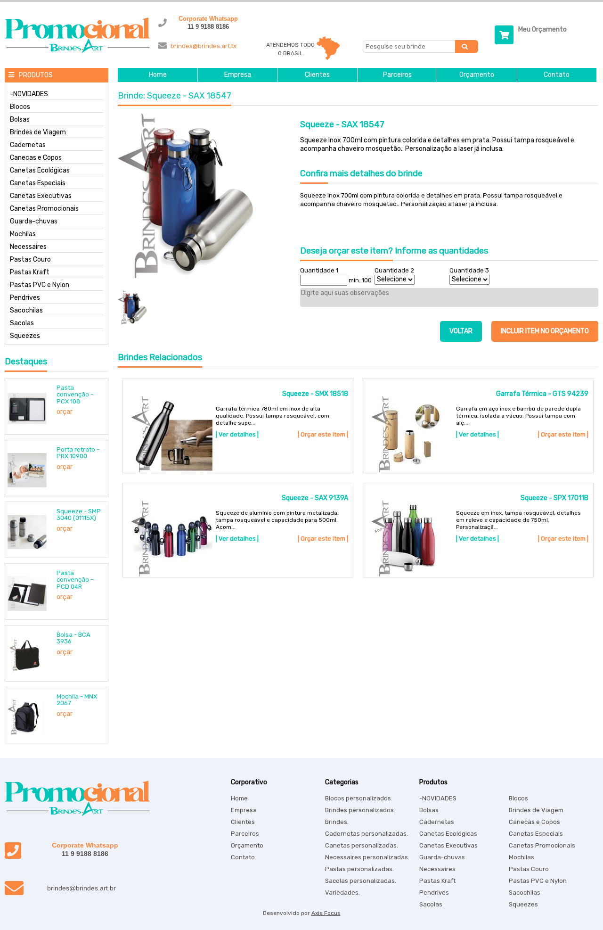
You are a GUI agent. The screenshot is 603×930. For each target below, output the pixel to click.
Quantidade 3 (469, 270)
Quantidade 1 (319, 270)
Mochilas (23, 234)
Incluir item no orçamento (545, 331)
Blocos (20, 107)
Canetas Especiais (37, 183)
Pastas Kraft (29, 272)
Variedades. (342, 892)
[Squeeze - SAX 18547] (206, 197)
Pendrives (25, 298)
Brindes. (337, 821)
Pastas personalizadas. (359, 868)
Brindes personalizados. (360, 810)
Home (158, 75)
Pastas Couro (30, 259)
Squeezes (25, 336)
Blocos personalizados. (358, 798)
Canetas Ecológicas (40, 170)
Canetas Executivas (41, 196)
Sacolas (22, 323)
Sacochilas (26, 310)
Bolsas (20, 119)
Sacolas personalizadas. (360, 880)
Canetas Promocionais (44, 209)
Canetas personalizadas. (361, 845)
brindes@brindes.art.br (204, 45)
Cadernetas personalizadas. (366, 833)
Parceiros (397, 75)
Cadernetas (28, 145)
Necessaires (28, 247)
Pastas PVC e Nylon (39, 285)
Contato (557, 75)
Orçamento (476, 75)
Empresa (237, 75)
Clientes (317, 75)
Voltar (461, 331)
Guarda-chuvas (33, 221)
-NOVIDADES (29, 94)
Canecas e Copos (36, 158)
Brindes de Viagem (38, 132)
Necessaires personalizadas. (367, 857)
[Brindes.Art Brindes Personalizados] (75, 51)
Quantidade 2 (394, 270)
